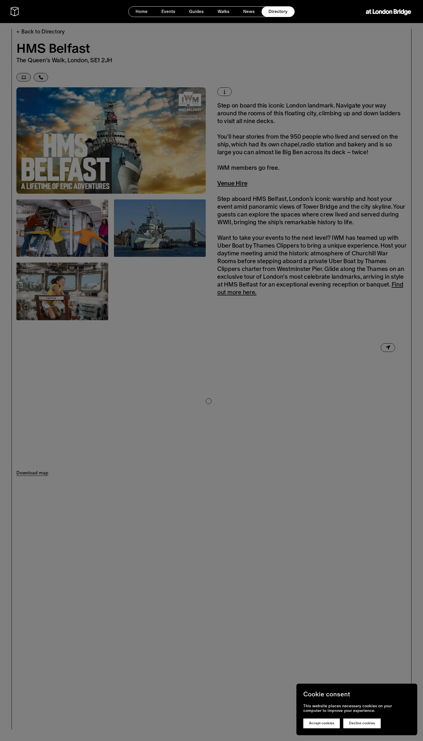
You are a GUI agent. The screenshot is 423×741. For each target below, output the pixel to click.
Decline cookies (362, 723)
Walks (223, 11)
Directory (277, 11)
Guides (196, 11)
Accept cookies (321, 723)
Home (142, 11)
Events (168, 11)
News (249, 11)
